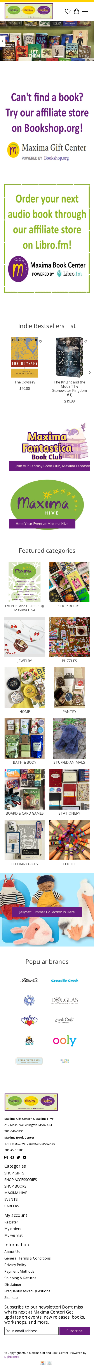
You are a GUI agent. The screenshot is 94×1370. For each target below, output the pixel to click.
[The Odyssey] (24, 357)
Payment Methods (19, 1271)
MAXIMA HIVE (15, 1192)
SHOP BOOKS (69, 606)
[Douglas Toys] (64, 1001)
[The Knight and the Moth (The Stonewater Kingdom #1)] (69, 357)
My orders (12, 1228)
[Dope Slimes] (29, 1001)
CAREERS (11, 1206)
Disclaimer (12, 1284)
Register (11, 1222)
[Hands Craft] (64, 1021)
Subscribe (74, 1330)
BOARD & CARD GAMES (25, 813)
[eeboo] (29, 1021)
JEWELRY (24, 660)
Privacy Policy (15, 1264)
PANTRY (69, 711)
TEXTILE (69, 864)
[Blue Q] (29, 981)
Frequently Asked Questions (27, 1291)
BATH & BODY (24, 762)
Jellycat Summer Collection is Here (47, 912)
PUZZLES (69, 660)
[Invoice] (49, 1363)
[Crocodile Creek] (64, 981)
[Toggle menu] (85, 11)
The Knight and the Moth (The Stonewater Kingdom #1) (69, 388)
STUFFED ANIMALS (69, 762)
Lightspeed (11, 1357)
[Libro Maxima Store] (47, 238)
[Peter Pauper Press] (29, 1061)
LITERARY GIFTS (24, 864)
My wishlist (13, 1235)
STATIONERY (69, 813)
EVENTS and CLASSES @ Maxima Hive (24, 608)
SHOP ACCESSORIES (20, 1179)
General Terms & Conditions (27, 1258)
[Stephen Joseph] (64, 1061)
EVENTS (11, 1199)
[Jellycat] (29, 1041)
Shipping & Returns (20, 1278)
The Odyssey (24, 382)
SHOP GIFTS (14, 1173)
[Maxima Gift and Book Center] (28, 11)
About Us (12, 1251)
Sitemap (11, 1297)
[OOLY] (64, 1041)
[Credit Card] (42, 1363)
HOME (24, 711)
